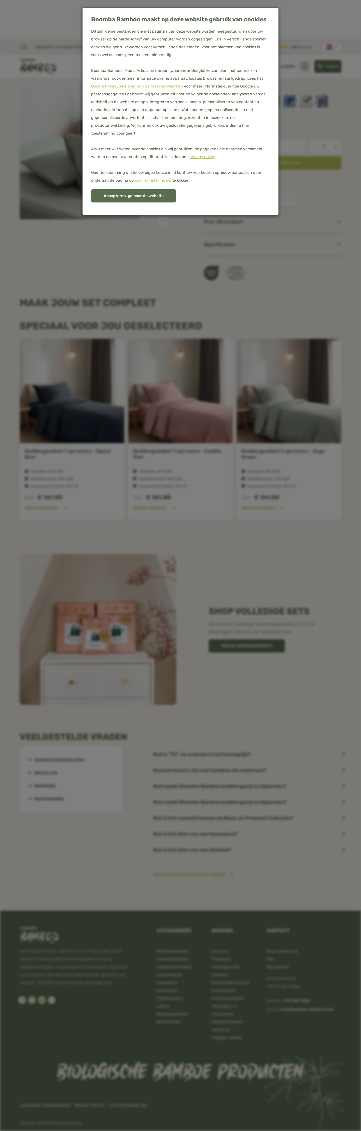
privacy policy (202, 156)
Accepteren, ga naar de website (134, 195)
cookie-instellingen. (153, 180)
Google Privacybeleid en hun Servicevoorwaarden (137, 86)
